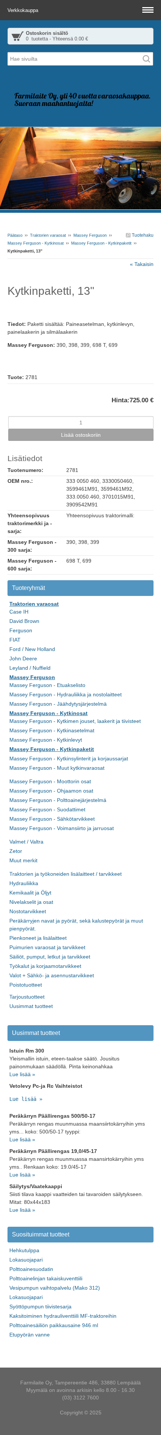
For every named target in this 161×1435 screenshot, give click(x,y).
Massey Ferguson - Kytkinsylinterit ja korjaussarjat (68, 759)
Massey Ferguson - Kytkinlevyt (45, 740)
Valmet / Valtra (26, 842)
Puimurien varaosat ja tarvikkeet (47, 947)
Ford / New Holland (32, 649)
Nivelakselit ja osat (31, 902)
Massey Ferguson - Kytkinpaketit (101, 243)
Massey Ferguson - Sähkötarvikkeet (52, 819)
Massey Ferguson (90, 235)
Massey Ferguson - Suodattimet (47, 809)
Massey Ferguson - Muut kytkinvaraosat (56, 768)
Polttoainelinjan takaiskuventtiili (45, 1278)
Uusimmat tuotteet (31, 1006)
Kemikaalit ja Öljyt (30, 893)
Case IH (18, 612)
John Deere (23, 659)
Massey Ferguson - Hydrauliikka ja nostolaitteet (65, 694)
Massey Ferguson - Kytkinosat (35, 243)
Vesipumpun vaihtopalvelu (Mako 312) (54, 1288)
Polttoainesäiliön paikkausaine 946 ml (53, 1325)
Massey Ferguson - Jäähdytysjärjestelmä (58, 704)
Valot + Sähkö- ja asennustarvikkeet (51, 975)
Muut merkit (23, 860)
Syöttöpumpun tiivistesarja (40, 1307)
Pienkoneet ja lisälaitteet (38, 938)
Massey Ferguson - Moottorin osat (50, 781)
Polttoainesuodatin (31, 1269)
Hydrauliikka (23, 883)
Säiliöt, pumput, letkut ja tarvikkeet (49, 957)
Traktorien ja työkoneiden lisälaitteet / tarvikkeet (65, 874)
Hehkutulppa (24, 1250)
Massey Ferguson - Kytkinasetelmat (51, 730)
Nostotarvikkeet (27, 911)
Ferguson (20, 630)
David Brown (24, 621)
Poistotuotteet (25, 985)
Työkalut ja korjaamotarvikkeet (45, 966)
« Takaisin (142, 264)
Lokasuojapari (26, 1260)
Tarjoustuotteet (27, 997)
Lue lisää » (22, 1074)
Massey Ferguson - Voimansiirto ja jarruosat (61, 828)
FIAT (15, 640)
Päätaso (14, 235)
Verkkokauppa (23, 10)
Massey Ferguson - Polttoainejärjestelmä (57, 800)
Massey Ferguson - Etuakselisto (47, 685)
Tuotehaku (142, 235)
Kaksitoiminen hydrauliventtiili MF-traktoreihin (62, 1316)
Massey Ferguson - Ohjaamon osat (51, 791)
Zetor (15, 851)
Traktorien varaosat (48, 235)
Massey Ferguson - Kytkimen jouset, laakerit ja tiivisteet (75, 721)
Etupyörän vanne (29, 1335)
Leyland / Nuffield (30, 668)
